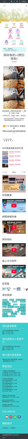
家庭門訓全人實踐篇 (7, 309)
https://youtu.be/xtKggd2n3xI (14, 132)
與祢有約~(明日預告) (14, 152)
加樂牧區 (12, 299)
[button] (4, 183)
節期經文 (23, 314)
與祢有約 (10, 48)
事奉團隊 (15, 304)
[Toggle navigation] (4, 1)
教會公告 (17, 311)
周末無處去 (22, 304)
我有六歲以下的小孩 (20, 299)
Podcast (24, 1)
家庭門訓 (22, 307)
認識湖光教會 (12, 316)
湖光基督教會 (15, 435)
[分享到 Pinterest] (11, 140)
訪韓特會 (23, 311)
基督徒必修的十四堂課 (8, 311)
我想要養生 (22, 301)
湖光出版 (14, 314)
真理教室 (21, 309)
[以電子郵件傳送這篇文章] (4, 140)
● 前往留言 (5, 428)
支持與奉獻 (5, 299)
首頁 (4, 48)
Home (3, 437)
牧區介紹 (5, 306)
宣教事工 (10, 307)
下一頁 (23, 172)
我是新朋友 (14, 301)
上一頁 (5, 172)
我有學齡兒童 (6, 301)
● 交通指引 (13, 428)
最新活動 (5, 314)
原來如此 (17, 306)
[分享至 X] (6, 140)
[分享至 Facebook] (9, 140)
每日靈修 (6, 304)
